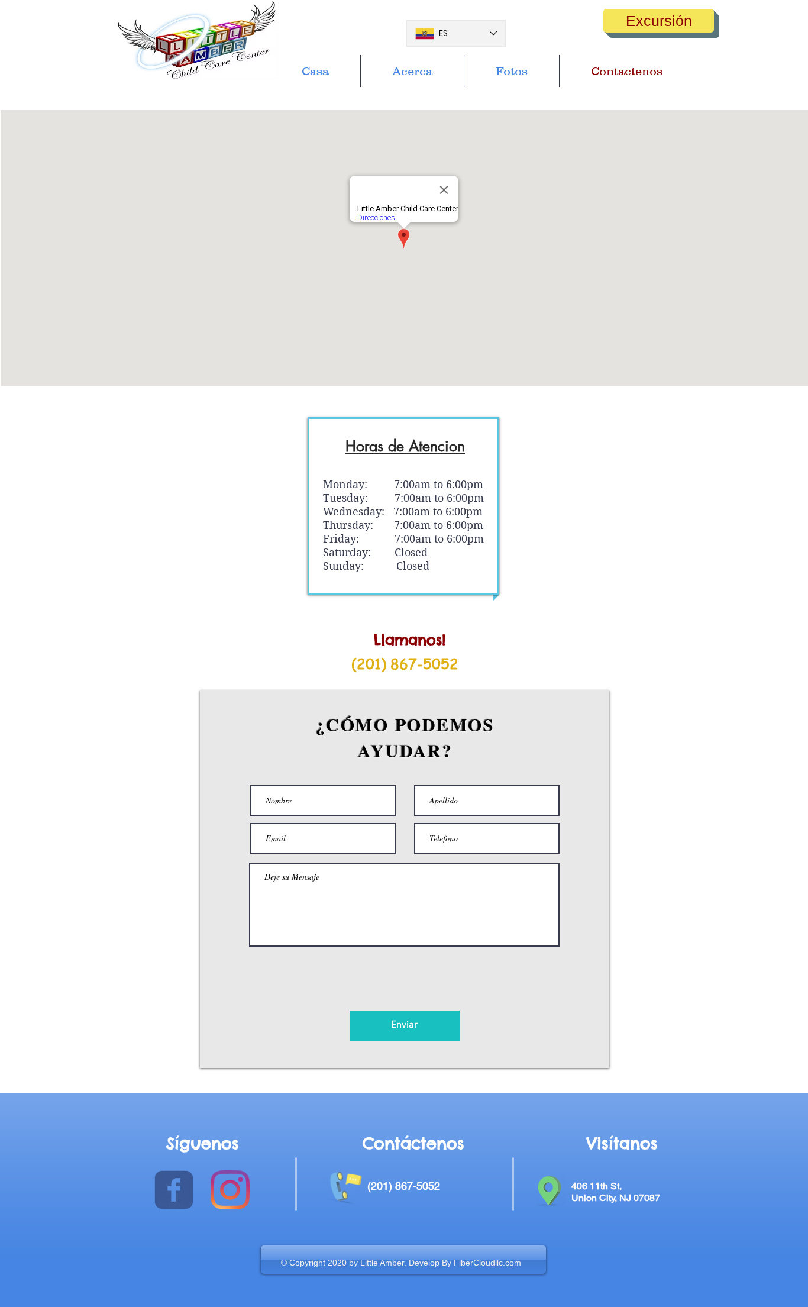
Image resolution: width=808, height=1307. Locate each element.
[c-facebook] (173, 1189)
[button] (658, 21)
